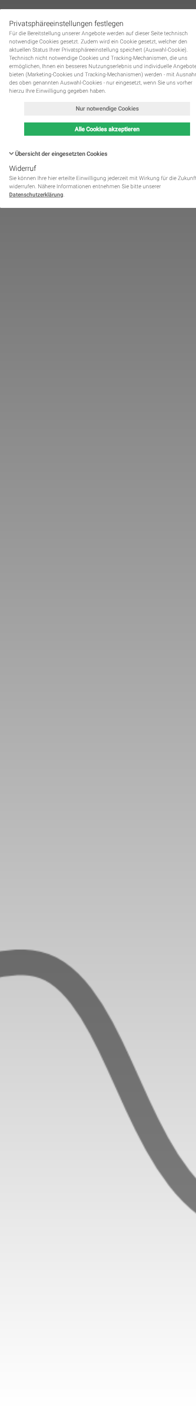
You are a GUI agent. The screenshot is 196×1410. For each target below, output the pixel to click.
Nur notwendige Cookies (107, 108)
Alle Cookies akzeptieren (107, 129)
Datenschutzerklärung (36, 194)
